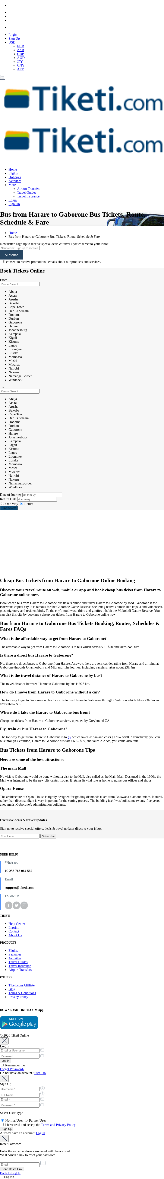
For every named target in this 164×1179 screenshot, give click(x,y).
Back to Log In (10, 1173)
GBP (20, 54)
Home (13, 169)
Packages (15, 954)
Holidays (15, 177)
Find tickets (9, 508)
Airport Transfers (28, 188)
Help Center (17, 923)
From (3, 280)
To (2, 387)
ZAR (20, 50)
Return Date (8, 499)
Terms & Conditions (22, 993)
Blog (12, 989)
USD (12, 42)
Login (13, 34)
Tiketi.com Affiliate (22, 985)
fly (69, 737)
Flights (13, 173)
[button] (82, 1177)
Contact (14, 931)
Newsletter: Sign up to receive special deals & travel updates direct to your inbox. (54, 244)
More (12, 185)
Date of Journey (11, 494)
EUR (20, 46)
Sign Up (14, 38)
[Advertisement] (82, 543)
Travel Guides (26, 192)
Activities (15, 181)
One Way (11, 504)
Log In (40, 1133)
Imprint (13, 927)
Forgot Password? (12, 1069)
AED (20, 69)
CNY (21, 65)
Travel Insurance (28, 196)
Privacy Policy (18, 997)
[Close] (4, 1040)
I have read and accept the (40, 1125)
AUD (21, 57)
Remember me (14, 1065)
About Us (15, 935)
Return (28, 504)
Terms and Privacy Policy (58, 1125)
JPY (20, 61)
